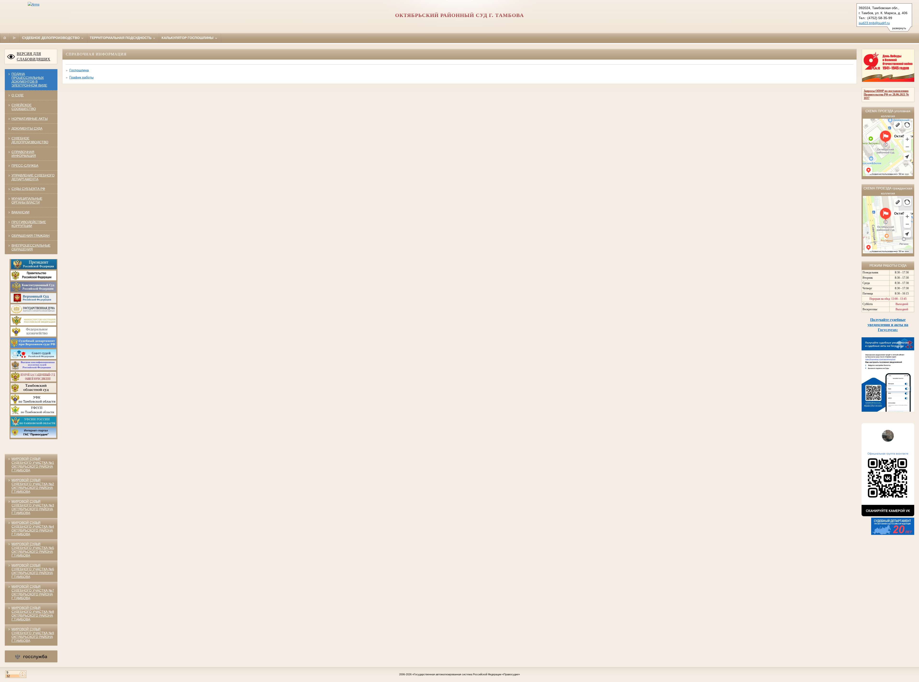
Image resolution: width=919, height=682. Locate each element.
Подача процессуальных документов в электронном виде (29, 79)
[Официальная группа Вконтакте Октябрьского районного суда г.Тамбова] (888, 515)
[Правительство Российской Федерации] (33, 279)
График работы (81, 77)
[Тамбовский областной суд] (33, 392)
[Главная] (5, 38)
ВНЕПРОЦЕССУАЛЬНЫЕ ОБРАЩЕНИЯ (30, 247)
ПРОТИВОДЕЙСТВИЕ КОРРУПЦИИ (28, 224)
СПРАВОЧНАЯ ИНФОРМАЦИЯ (23, 154)
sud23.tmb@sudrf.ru (874, 23)
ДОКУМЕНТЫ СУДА (26, 128)
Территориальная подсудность (121, 38)
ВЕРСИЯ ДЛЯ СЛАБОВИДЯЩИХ (33, 56)
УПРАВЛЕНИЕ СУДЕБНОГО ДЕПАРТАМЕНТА (33, 177)
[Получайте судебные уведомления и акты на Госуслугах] (888, 410)
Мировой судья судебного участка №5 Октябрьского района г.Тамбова (32, 549)
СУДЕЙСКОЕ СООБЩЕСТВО (23, 107)
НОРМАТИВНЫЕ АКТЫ (29, 119)
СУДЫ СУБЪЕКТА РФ (28, 189)
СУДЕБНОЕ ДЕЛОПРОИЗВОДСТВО (29, 140)
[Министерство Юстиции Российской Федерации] (33, 324)
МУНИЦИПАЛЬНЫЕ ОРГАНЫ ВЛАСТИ (26, 200)
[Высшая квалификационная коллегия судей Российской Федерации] (33, 369)
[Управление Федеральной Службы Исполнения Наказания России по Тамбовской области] (33, 425)
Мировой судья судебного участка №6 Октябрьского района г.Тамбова (32, 571)
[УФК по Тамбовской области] (33, 403)
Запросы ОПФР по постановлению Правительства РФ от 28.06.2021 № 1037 (886, 94)
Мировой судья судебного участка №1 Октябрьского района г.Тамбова (32, 464)
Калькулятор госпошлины (188, 38)
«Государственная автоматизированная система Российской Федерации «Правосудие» (466, 674)
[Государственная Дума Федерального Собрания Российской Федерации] (33, 313)
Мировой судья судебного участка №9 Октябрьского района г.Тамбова (32, 635)
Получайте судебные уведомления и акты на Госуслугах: (888, 325)
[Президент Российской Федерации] (34, 268)
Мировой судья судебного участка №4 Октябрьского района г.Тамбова (32, 528)
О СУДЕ (17, 95)
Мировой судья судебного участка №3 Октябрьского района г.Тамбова (32, 507)
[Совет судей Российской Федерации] (33, 358)
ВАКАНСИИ (20, 212)
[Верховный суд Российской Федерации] (33, 302)
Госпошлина (79, 70)
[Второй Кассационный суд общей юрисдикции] (33, 380)
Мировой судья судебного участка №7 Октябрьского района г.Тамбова (32, 592)
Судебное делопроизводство (51, 38)
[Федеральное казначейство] (33, 335)
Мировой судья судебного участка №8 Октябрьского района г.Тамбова (32, 613)
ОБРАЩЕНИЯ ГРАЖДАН (30, 236)
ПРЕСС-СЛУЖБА (24, 165)
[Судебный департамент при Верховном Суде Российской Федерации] (33, 347)
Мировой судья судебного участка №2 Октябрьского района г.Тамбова (32, 485)
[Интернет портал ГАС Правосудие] (33, 436)
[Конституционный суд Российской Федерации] (33, 290)
